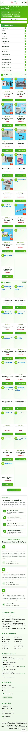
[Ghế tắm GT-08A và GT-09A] (7, 417)
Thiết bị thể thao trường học (7, 16)
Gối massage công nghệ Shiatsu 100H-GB (7, 194)
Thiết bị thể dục (17, 16)
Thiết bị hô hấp (14, 36)
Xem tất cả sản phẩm (7, 697)
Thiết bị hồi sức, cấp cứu (14, 62)
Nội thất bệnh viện (14, 43)
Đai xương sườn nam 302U (20, 427)
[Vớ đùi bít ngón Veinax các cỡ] (7, 159)
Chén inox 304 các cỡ (20, 244)
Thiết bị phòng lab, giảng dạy (14, 70)
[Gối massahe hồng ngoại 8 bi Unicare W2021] (7, 342)
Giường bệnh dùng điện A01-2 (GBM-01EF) (20, 326)
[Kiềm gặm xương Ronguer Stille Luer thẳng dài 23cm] (20, 291)
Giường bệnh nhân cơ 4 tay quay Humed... (7, 219)
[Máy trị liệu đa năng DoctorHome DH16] (20, 83)
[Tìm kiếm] (23, 2)
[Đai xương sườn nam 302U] (20, 417)
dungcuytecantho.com (9, 726)
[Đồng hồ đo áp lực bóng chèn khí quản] (20, 443)
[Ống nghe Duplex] (20, 134)
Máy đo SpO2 (6, 648)
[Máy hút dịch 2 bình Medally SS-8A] (20, 109)
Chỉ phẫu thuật (19, 637)
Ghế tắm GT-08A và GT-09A (7, 427)
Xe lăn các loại (6, 641)
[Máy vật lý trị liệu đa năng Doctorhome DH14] (7, 316)
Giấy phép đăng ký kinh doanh (9, 687)
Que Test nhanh (19, 643)
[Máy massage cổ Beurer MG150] (20, 184)
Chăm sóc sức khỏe (14, 49)
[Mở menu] (2, 2)
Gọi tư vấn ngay (14, 21)
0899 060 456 (13, 662)
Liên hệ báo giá (21, 100)
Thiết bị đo (14, 30)
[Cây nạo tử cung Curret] (7, 443)
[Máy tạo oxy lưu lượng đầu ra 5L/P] (7, 468)
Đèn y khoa (14, 33)
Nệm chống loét (19, 639)
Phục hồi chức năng (14, 51)
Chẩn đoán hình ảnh (14, 46)
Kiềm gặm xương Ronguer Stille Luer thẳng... (20, 301)
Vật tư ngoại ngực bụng (14, 57)
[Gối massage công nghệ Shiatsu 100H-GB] (7, 184)
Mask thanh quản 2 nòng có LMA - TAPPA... (20, 219)
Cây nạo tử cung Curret (7, 452)
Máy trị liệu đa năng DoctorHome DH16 (21, 93)
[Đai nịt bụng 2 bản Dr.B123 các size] (20, 342)
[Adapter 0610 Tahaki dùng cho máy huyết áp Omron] (7, 83)
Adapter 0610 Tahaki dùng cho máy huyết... (7, 93)
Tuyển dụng (6, 690)
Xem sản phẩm (14, 19)
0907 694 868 (7, 662)
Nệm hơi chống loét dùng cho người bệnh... (7, 245)
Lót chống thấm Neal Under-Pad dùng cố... (7, 301)
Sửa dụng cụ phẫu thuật (7, 14)
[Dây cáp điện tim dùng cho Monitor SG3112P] (7, 109)
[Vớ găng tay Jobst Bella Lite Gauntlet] (20, 159)
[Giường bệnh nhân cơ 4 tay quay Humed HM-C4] (7, 209)
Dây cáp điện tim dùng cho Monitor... (7, 119)
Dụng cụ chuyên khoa (14, 54)
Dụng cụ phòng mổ (14, 41)
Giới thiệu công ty (7, 685)
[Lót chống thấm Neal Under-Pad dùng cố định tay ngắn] (7, 291)
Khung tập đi (18, 641)
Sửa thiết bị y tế (16, 14)
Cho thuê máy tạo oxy (16, 12)
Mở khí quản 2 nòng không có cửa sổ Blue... (20, 402)
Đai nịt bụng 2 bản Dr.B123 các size (20, 352)
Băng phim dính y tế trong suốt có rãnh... (7, 144)
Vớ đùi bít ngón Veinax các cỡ (7, 169)
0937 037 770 (21, 726)
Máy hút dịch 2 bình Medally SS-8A (21, 119)
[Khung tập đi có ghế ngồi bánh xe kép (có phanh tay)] (7, 392)
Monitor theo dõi (7, 639)
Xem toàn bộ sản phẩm (14, 490)
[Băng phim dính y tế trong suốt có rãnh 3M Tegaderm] (7, 134)
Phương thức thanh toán (9, 713)
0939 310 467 (13, 677)
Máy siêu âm (6, 637)
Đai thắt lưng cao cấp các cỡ (20, 377)
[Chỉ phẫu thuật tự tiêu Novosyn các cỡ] (7, 260)
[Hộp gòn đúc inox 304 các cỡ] (7, 367)
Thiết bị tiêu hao (14, 38)
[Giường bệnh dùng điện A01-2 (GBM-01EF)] (20, 316)
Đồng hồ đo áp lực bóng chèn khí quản (20, 453)
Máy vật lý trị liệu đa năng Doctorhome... (7, 326)
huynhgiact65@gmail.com (14, 728)
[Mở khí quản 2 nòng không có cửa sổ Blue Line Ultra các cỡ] (20, 392)
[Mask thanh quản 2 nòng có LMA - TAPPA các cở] (20, 209)
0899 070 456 (13, 669)
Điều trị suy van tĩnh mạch (14, 64)
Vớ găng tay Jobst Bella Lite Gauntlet (20, 169)
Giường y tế (6, 643)
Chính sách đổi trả (7, 706)
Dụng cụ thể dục (14, 28)
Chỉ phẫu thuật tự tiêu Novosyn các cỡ (7, 270)
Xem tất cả (24, 74)
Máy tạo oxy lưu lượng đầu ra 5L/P (7, 478)
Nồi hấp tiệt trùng (19, 646)
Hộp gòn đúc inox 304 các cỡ (7, 377)
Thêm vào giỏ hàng (8, 99)
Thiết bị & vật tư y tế (6, 12)
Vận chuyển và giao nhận (9, 711)
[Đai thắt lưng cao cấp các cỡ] (20, 367)
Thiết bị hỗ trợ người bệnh (14, 67)
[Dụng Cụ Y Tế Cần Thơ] (14, 2)
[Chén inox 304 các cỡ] (20, 235)
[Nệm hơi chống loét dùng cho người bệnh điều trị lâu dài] (7, 235)
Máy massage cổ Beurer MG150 (20, 194)
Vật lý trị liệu (18, 648)
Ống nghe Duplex (20, 143)
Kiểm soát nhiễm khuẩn (14, 59)
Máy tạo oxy (5, 646)
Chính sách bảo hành (7, 708)
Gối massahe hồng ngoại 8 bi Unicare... (7, 352)
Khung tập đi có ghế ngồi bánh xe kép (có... (7, 402)
